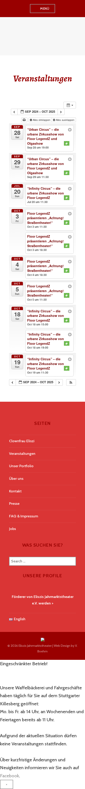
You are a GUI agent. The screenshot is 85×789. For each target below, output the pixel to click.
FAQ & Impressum (23, 516)
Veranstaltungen (22, 453)
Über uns (16, 478)
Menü (44, 9)
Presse (14, 503)
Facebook (9, 775)
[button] (70, 382)
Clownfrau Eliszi (21, 441)
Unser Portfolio (21, 466)
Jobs (12, 529)
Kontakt (15, 491)
